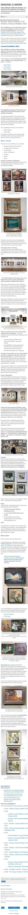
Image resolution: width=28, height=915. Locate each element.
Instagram (17, 556)
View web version (14, 910)
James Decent (5, 665)
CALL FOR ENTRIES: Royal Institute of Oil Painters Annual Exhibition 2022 (12, 799)
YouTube (11, 558)
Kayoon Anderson (9, 614)
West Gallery (7, 65)
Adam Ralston (23, 715)
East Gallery (7, 67)
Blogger (17, 913)
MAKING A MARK (11, 4)
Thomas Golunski (6, 543)
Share (3, 881)
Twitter (6, 558)
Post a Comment (6, 889)
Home (14, 907)
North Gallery (7, 69)
